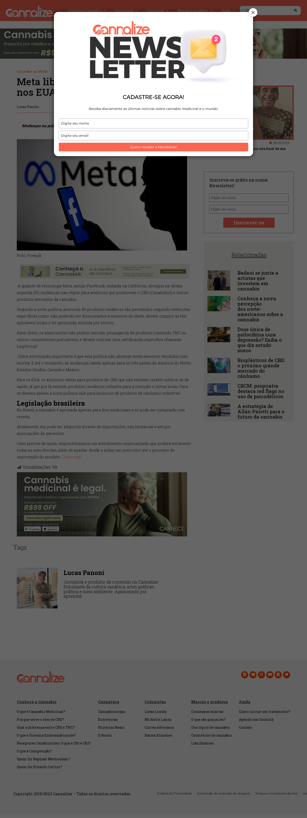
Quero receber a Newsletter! (153, 147)
